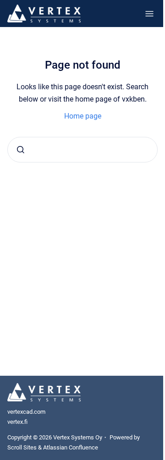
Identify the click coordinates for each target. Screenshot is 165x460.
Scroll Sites (22, 447)
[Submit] (20, 149)
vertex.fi (17, 421)
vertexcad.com (26, 411)
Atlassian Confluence (70, 447)
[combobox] (82, 149)
